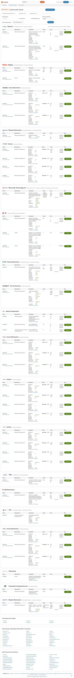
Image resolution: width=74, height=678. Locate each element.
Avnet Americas (20, 286)
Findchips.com (4, 2)
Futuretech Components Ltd (22, 586)
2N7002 (51, 631)
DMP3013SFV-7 (29, 642)
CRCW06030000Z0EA (7, 662)
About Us (17, 673)
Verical (15, 144)
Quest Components (12, 311)
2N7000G (4, 78)
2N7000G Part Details (33, 81)
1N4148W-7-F (52, 659)
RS (14, 213)
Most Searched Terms (24, 673)
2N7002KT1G (5, 636)
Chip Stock (12, 571)
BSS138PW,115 (52, 645)
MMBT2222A (52, 664)
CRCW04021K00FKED (7, 659)
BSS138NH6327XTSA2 (7, 645)
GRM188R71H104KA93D (54, 657)
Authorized (22, 13)
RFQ (68, 233)
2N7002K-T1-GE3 (6, 632)
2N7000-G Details (50, 9)
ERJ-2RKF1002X (29, 665)
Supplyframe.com (43, 676)
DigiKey (20, 65)
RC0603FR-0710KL (30, 664)
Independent (33, 13)
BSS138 (27, 631)
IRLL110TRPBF (29, 637)
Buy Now (68, 32)
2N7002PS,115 (29, 645)
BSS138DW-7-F (6, 639)
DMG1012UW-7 (53, 637)
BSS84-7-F (5, 634)
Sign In (71, 2)
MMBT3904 (5, 656)
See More (56, 36)
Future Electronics (23, 262)
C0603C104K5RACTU (30, 661)
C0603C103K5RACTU (7, 669)
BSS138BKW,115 (29, 640)
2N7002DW (52, 636)
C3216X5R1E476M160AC (31, 656)
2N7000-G (4, 31)
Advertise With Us (42, 674)
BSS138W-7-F (6, 631)
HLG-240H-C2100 (53, 654)
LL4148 (51, 669)
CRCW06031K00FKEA (54, 665)
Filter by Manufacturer (6, 22)
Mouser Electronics (25, 130)
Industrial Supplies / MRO (47, 13)
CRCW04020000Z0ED (31, 662)
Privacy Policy (42, 673)
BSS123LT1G (28, 639)
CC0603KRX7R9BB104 (54, 662)
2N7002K (5, 644)
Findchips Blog (59, 2)
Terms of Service (49, 673)
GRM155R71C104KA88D (8, 661)
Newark (20, 26)
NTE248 (4, 654)
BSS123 (51, 644)
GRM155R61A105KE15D (8, 667)
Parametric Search (34, 673)
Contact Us (11, 673)
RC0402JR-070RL (30, 657)
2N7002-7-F (28, 632)
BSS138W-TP (5, 640)
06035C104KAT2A (53, 667)
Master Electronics (24, 600)
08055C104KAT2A (7, 665)
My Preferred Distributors (8, 13)
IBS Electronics (9, 490)
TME (18, 475)
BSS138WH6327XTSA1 (30, 634)
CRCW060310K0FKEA (7, 657)
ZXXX (51, 656)
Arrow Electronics (19, 88)
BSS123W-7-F (29, 636)
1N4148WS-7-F (53, 661)
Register (66, 2)
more (36, 50)
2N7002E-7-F (52, 642)
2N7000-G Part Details (33, 43)
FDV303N (28, 644)
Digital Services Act (58, 673)
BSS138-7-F (52, 632)
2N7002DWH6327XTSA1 (55, 639)
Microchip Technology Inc (33, 188)
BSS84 (51, 634)
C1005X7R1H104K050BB (31, 654)
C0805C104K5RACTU (30, 659)
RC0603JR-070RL (30, 669)
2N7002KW (52, 640)
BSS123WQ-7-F (6, 637)
